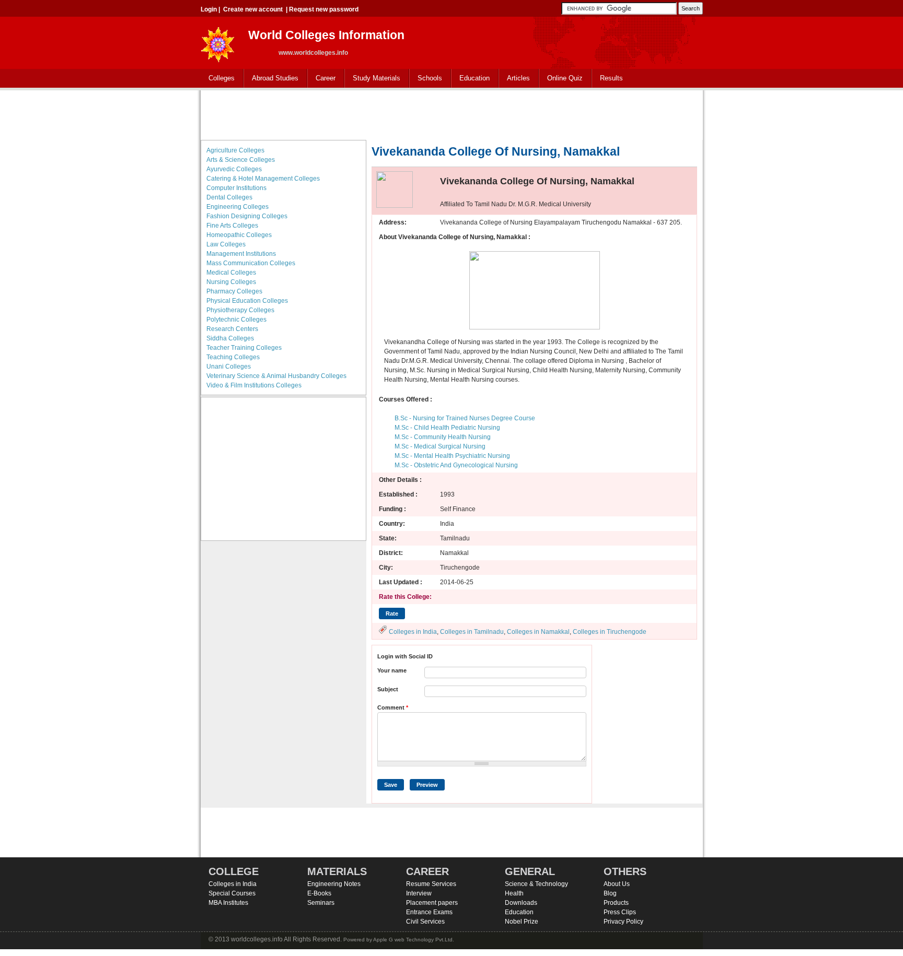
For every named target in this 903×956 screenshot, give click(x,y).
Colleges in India (413, 631)
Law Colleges (226, 244)
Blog (610, 893)
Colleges (218, 78)
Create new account (253, 9)
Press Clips (620, 912)
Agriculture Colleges (235, 150)
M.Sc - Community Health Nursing (443, 437)
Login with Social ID (405, 656)
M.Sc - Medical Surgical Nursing (440, 446)
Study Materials (372, 78)
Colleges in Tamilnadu (472, 631)
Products (616, 902)
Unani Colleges (228, 366)
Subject (387, 689)
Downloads (521, 902)
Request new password (323, 9)
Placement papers (432, 902)
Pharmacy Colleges (234, 291)
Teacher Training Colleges (244, 347)
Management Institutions (241, 253)
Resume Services (431, 884)
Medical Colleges (231, 272)
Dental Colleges (229, 197)
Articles (518, 78)
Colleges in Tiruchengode (609, 631)
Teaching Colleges (233, 357)
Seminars (320, 902)
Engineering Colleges (237, 206)
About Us (617, 884)
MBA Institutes (228, 902)
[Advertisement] (451, 113)
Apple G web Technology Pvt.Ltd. (413, 939)
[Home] (218, 41)
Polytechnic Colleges (236, 319)
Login (209, 9)
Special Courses (232, 893)
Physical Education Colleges (247, 300)
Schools (426, 78)
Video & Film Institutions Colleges (254, 385)
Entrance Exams (429, 912)
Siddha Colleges (230, 338)
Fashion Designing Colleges (246, 216)
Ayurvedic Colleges (234, 169)
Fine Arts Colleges (232, 225)
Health (514, 893)
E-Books (319, 893)
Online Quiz (565, 78)
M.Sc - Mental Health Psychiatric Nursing (452, 455)
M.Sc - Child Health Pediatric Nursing (447, 427)
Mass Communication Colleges (250, 263)
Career (321, 78)
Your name (392, 670)
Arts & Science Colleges (240, 159)
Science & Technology (536, 884)
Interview (419, 893)
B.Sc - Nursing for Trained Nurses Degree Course (465, 418)
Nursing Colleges (231, 282)
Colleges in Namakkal (538, 631)
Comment (392, 707)
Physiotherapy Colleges (240, 310)
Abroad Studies (271, 78)
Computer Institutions (236, 188)
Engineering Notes (334, 884)
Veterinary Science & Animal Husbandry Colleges (276, 376)
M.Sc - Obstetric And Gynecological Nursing (456, 465)
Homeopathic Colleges (239, 235)
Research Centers (232, 329)
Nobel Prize (521, 921)
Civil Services (425, 921)
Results (611, 78)
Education (471, 78)
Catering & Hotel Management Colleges (263, 178)
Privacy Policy (623, 921)
